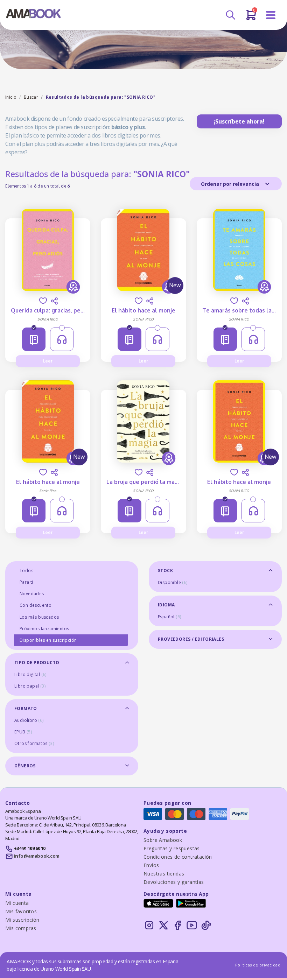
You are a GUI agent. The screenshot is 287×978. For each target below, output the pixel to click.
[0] (251, 18)
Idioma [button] (166, 605)
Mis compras (20, 928)
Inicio (10, 97)
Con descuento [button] (35, 605)
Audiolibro (29, 720)
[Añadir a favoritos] (43, 300)
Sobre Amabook (163, 840)
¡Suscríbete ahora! (239, 121)
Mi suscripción (22, 919)
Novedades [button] (32, 594)
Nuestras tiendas (164, 873)
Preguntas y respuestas (172, 848)
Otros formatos (34, 743)
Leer (47, 361)
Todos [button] (26, 571)
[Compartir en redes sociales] (54, 301)
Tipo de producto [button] (36, 663)
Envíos (151, 865)
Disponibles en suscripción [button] (48, 640)
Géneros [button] (25, 766)
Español (169, 617)
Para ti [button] (26, 582)
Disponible (173, 582)
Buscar (31, 97)
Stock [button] (165, 571)
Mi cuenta (17, 903)
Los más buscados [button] (39, 617)
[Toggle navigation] (270, 15)
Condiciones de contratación (178, 856)
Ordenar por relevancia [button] (230, 184)
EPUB (23, 732)
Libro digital (30, 674)
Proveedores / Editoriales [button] (191, 639)
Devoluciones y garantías (174, 882)
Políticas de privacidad (257, 965)
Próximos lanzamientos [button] (44, 629)
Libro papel (30, 686)
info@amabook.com (36, 856)
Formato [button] (25, 708)
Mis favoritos (21, 911)
